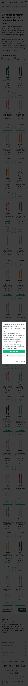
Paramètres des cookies (14, 356)
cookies (7, 328)
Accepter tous (14, 351)
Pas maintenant (20, 361)
